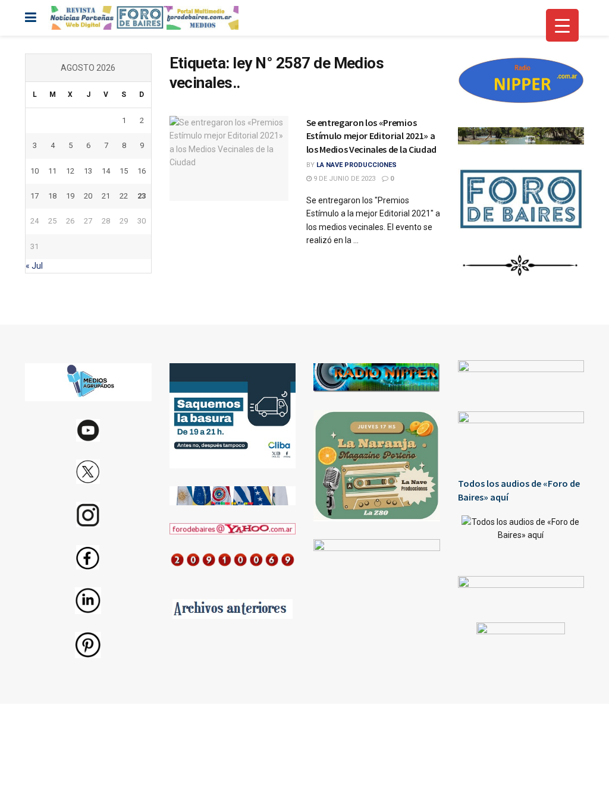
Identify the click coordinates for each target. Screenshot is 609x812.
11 (52, 170)
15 (124, 170)
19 (70, 195)
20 (88, 195)
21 (106, 195)
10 (34, 170)
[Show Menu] (30, 18)
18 (52, 195)
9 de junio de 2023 (343, 178)
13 (88, 170)
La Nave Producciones (356, 165)
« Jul (34, 265)
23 (141, 195)
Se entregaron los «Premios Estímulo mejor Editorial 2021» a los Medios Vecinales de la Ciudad (371, 136)
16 (141, 170)
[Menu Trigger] (562, 25)
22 (124, 195)
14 (106, 170)
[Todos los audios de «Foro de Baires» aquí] (521, 536)
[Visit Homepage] (143, 18)
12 (70, 170)
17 (34, 195)
